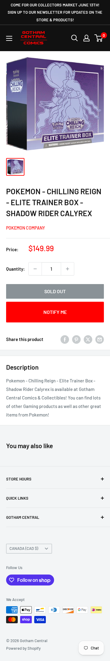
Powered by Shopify (23, 648)
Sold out (55, 291)
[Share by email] (99, 339)
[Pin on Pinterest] (76, 339)
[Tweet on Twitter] (88, 339)
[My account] (86, 38)
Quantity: (15, 269)
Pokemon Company (25, 227)
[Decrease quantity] (35, 268)
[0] (99, 38)
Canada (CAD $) (23, 548)
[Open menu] (9, 38)
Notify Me (55, 312)
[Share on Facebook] (65, 339)
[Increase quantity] (67, 268)
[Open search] (74, 38)
